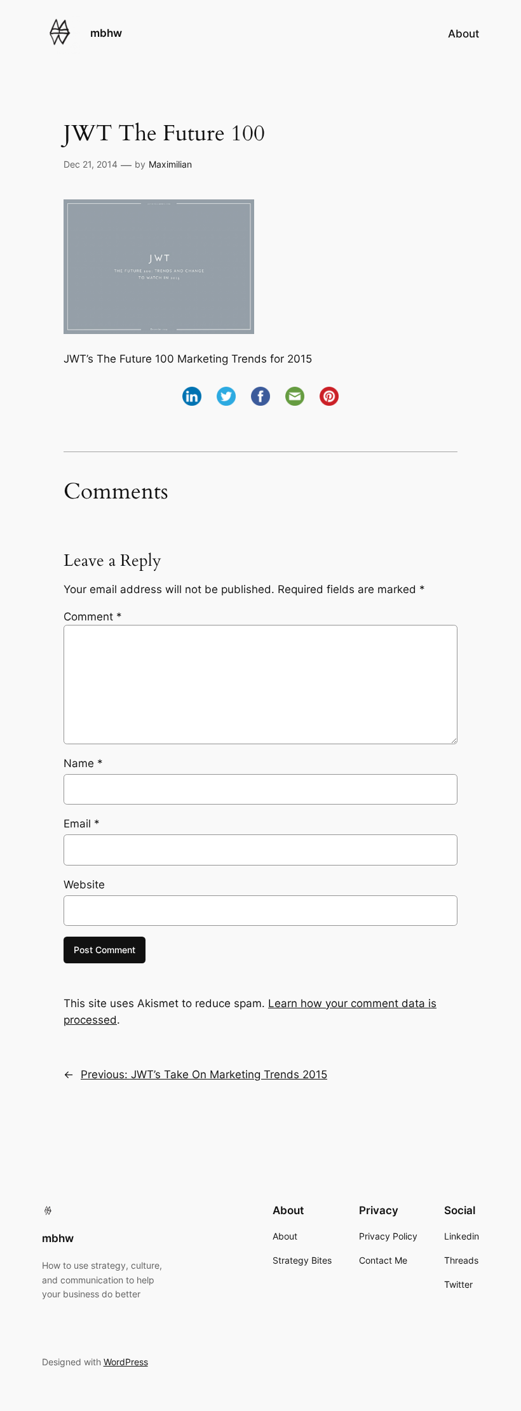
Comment (93, 616)
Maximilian (170, 164)
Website (84, 884)
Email (82, 823)
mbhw (106, 33)
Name (83, 763)
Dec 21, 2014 (91, 164)
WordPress (126, 1361)
